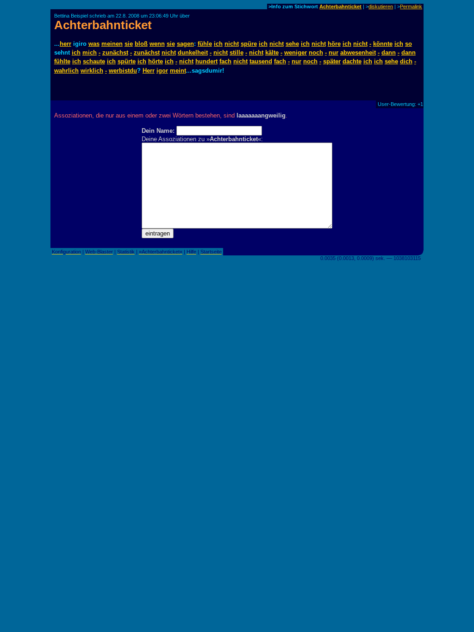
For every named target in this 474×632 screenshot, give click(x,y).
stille (236, 52)
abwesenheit (358, 52)
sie (129, 43)
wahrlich (66, 70)
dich (406, 61)
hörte (155, 61)
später (332, 61)
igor (162, 70)
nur (333, 52)
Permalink (411, 6)
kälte (272, 52)
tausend (260, 61)
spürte (127, 61)
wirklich (92, 70)
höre (334, 43)
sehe (292, 43)
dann (388, 52)
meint (178, 70)
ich (218, 43)
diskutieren (380, 6)
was (94, 43)
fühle (205, 43)
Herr (149, 70)
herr (65, 43)
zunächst (115, 52)
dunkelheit (193, 52)
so (408, 43)
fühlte (62, 61)
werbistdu (123, 70)
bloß (141, 43)
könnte (383, 43)
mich (89, 52)
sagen (185, 43)
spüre (249, 43)
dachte (352, 61)
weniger (295, 52)
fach (225, 61)
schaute (94, 61)
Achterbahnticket (340, 6)
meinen (112, 43)
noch (316, 52)
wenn (157, 43)
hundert (206, 61)
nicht (232, 43)
